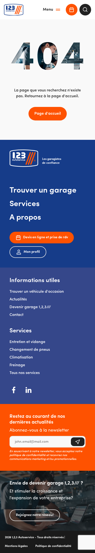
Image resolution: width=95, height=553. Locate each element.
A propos (25, 218)
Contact (16, 315)
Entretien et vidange (27, 342)
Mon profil (32, 252)
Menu (48, 10)
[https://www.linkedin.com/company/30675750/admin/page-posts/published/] (28, 390)
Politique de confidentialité (53, 546)
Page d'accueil (47, 114)
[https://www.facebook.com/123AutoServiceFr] (14, 390)
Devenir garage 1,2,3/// (30, 307)
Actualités (18, 299)
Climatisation (21, 357)
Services (25, 204)
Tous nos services (25, 373)
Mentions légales (16, 546)
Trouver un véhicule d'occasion (37, 292)
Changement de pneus (30, 350)
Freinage (17, 365)
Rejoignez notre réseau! (35, 515)
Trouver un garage (43, 190)
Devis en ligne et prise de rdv (45, 237)
